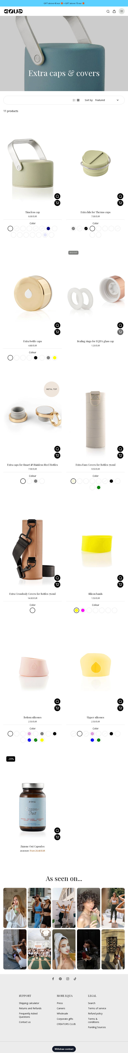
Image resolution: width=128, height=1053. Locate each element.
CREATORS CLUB (66, 1024)
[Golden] (92, 487)
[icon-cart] (114, 11)
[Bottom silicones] (32, 668)
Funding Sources (97, 1027)
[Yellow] (54, 357)
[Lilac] (42, 228)
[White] (42, 357)
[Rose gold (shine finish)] (16, 357)
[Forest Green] (98, 487)
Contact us (25, 1022)
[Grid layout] (78, 100)
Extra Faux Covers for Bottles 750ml (96, 464)
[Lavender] (45, 235)
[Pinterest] (60, 978)
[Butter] (79, 228)
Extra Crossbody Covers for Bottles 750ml (32, 593)
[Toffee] (38, 235)
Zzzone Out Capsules (32, 846)
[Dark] (29, 228)
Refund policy (95, 1013)
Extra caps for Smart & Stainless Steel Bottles (32, 464)
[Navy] (48, 228)
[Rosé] (51, 235)
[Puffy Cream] (105, 481)
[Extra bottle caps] (32, 292)
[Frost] (32, 235)
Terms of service (97, 1008)
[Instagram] (67, 978)
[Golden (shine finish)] (10, 357)
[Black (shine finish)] (23, 357)
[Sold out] (120, 332)
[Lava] (86, 481)
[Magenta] (82, 610)
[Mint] (35, 733)
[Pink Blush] (29, 481)
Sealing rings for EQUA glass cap (95, 341)
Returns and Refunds (30, 1008)
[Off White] (23, 228)
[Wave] (13, 235)
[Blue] (29, 740)
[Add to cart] (57, 837)
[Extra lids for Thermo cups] (95, 163)
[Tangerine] (23, 740)
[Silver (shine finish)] (29, 357)
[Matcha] (10, 228)
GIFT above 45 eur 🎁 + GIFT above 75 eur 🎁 (64, 3)
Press (60, 1003)
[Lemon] (16, 733)
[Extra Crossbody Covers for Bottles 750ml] (32, 545)
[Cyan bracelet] (114, 610)
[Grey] (73, 228)
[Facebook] (53, 978)
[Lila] (98, 481)
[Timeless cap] (32, 163)
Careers (61, 1008)
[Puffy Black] (111, 481)
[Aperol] (54, 228)
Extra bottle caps (32, 341)
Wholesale (62, 1013)
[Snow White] (23, 481)
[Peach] (10, 733)
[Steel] (16, 228)
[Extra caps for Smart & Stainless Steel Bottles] (32, 416)
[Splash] (20, 235)
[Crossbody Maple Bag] (32, 610)
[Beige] (73, 481)
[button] (57, 203)
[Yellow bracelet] (102, 610)
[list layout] (74, 100)
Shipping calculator (29, 1003)
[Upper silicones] (95, 668)
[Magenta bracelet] (108, 610)
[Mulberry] (26, 235)
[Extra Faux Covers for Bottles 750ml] (95, 416)
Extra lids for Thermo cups (95, 212)
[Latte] (35, 228)
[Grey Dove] (117, 481)
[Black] (86, 228)
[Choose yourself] (92, 481)
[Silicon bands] (95, 545)
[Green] (35, 740)
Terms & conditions (93, 1020)
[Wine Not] (117, 228)
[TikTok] (75, 978)
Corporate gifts (65, 1018)
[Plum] (29, 733)
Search (91, 1003)
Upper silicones (95, 717)
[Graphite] (79, 481)
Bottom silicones (33, 717)
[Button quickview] (57, 196)
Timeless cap (32, 212)
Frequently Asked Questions (28, 1015)
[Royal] (92, 235)
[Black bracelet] (89, 610)
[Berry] (23, 733)
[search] (108, 11)
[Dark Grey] (35, 481)
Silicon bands (95, 593)
